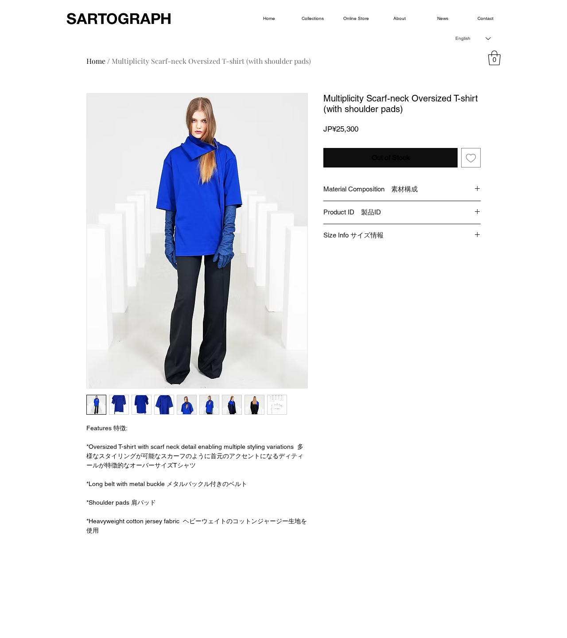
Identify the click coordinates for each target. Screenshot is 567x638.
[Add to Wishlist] (471, 157)
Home (95, 61)
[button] (494, 58)
